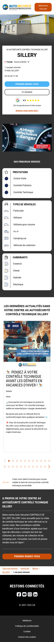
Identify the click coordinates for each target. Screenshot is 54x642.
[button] (17, 61)
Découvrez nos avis (43, 7)
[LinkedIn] (35, 594)
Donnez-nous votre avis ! (27, 110)
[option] (27, 386)
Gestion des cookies (27, 637)
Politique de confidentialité (27, 626)
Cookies (27, 631)
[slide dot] (9, 461)
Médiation (27, 620)
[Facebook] (19, 594)
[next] (49, 466)
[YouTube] (24, 594)
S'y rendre (27, 92)
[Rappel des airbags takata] (27, 137)
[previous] (5, 461)
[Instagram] (30, 594)
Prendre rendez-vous (27, 84)
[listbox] (27, 386)
